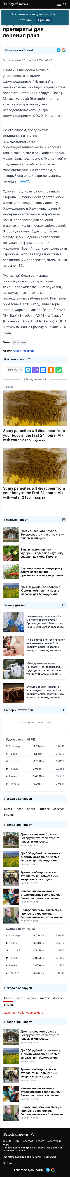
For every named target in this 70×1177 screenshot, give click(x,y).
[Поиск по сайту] (65, 4)
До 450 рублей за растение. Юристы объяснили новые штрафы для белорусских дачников (40, 592)
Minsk (8, 809)
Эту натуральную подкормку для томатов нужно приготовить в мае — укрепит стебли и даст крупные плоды (42, 575)
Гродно (30, 809)
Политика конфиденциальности (22, 1156)
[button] (59, 50)
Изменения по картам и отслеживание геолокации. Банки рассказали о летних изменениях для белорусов (40, 896)
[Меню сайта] (60, 4)
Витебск (44, 809)
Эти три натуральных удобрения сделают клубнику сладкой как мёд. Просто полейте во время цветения (41, 556)
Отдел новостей (23, 350)
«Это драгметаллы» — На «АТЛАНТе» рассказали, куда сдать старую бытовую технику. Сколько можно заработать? (45, 670)
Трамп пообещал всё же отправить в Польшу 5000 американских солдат (39, 875)
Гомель (9, 814)
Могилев (58, 809)
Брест (19, 809)
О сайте (8, 1163)
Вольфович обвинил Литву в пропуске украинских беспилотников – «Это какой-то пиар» (43, 915)
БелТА (25, 181)
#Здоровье (19, 342)
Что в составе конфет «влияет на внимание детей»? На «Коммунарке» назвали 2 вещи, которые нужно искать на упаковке (45, 646)
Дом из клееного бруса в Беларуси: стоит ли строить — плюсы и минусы (42, 536)
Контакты (50, 1156)
